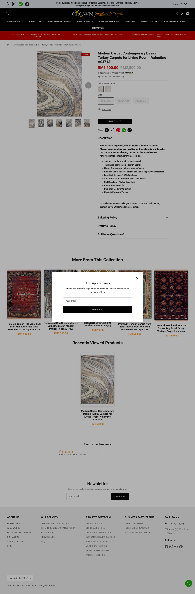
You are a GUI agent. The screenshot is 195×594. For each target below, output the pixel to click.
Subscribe (97, 310)
